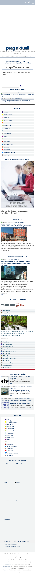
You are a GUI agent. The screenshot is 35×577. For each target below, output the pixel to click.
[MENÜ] (33, 2)
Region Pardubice (7, 346)
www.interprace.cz (17, 98)
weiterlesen (16, 335)
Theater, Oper (23, 376)
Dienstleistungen (8, 114)
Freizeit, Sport (7, 120)
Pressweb (5, 570)
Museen (15, 224)
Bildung (5, 112)
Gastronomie (7, 123)
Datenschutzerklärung (21, 541)
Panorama (23, 63)
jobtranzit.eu (6, 566)
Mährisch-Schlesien (8, 356)
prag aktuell (17, 47)
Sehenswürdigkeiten (6, 224)
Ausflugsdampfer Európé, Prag (19, 390)
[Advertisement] (17, 26)
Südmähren (6, 342)
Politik (23, 61)
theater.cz (13, 378)
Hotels (2, 400)
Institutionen (7, 133)
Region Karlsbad (7, 344)
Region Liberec (6, 353)
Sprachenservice (8, 144)
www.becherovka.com (20, 222)
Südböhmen (6, 310)
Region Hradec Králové (9, 351)
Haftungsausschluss (10, 544)
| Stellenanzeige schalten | (13, 61)
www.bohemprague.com (21, 93)
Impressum (7, 541)
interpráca (7, 562)
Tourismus (6, 147)
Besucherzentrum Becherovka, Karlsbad (16, 226)
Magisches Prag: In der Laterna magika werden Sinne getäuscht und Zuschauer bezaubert (15, 263)
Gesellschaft (7, 125)
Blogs (29, 63)
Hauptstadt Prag (7, 363)
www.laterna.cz (15, 259)
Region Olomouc (7, 365)
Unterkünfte (6, 149)
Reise (18, 482)
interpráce (7, 560)
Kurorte (5, 139)
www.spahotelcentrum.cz (23, 398)
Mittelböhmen (6, 367)
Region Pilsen (6, 313)
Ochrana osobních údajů (12, 546)
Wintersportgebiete (9, 152)
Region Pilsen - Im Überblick (10, 315)
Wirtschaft (8, 63)
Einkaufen (6, 117)
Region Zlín (5, 360)
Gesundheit (6, 128)
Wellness (16, 400)
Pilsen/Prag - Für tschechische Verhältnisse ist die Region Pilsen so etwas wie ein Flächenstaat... (17, 333)
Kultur (14, 63)
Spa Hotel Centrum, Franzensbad (20, 403)
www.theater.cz (15, 376)
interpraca (8, 564)
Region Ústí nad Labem (9, 358)
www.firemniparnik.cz (19, 386)
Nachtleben (6, 141)
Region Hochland (7, 349)
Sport (18, 63)
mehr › (3, 252)
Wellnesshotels (9, 400)
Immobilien (6, 131)
